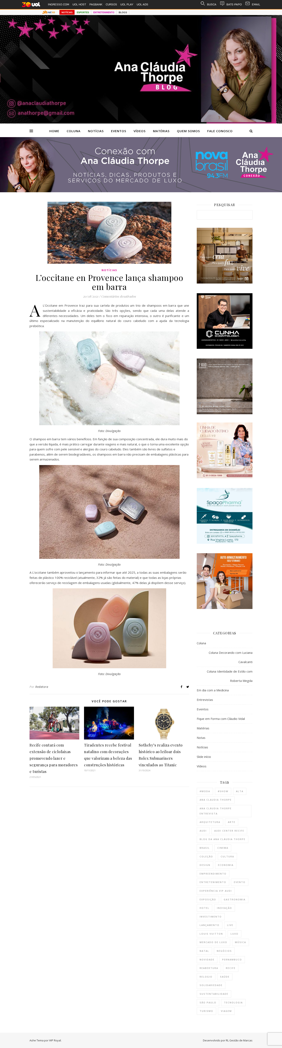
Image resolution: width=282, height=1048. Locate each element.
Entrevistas (205, 700)
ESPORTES (83, 12)
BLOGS (123, 12)
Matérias (161, 131)
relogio (206, 976)
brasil (205, 847)
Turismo (206, 1010)
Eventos (118, 131)
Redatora (41, 687)
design (205, 864)
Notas (201, 738)
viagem (226, 1010)
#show (223, 791)
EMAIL (256, 4)
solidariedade (211, 985)
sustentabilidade (214, 993)
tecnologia (233, 1002)
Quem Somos (188, 131)
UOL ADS (142, 4)
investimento (211, 916)
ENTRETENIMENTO (103, 12)
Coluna (74, 131)
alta (239, 791)
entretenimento (213, 882)
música (240, 942)
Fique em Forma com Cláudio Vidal (221, 719)
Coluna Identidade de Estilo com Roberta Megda (229, 676)
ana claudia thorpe (216, 799)
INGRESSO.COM (58, 4)
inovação (224, 907)
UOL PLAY (126, 4)
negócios (224, 950)
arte (231, 822)
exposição (208, 899)
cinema (222, 847)
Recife (231, 968)
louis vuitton (211, 933)
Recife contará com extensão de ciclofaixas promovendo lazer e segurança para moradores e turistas (54, 758)
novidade (207, 959)
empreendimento (213, 873)
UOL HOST (79, 4)
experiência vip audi (216, 890)
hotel (204, 907)
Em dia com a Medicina (213, 690)
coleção (206, 856)
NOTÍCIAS (67, 12)
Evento (239, 882)
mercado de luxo (213, 942)
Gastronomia (234, 899)
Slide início (204, 757)
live (230, 925)
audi (203, 830)
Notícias (96, 131)
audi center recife (229, 830)
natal (204, 950)
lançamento (209, 925)
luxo (234, 933)
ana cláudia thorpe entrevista (216, 811)
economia (225, 864)
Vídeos (140, 131)
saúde (225, 976)
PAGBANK (95, 4)
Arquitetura (210, 822)
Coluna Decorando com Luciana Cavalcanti (230, 657)
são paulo (208, 1002)
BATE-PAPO (234, 4)
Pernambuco (232, 959)
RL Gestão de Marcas (239, 1040)
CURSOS (111, 4)
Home (54, 131)
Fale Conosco (220, 131)
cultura (227, 856)
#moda (205, 791)
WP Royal (55, 1040)
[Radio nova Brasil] (141, 191)
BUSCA (211, 4)
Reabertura (209, 968)
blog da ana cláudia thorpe (222, 839)
